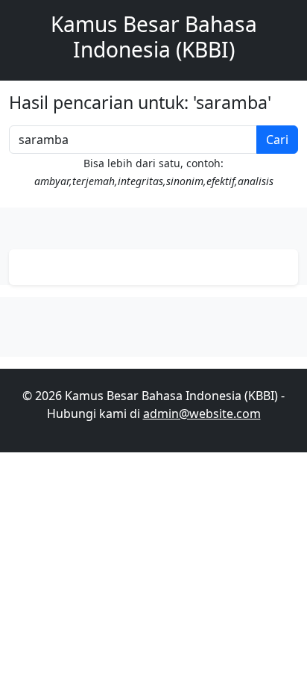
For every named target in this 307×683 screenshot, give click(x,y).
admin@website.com (202, 413)
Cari (277, 139)
